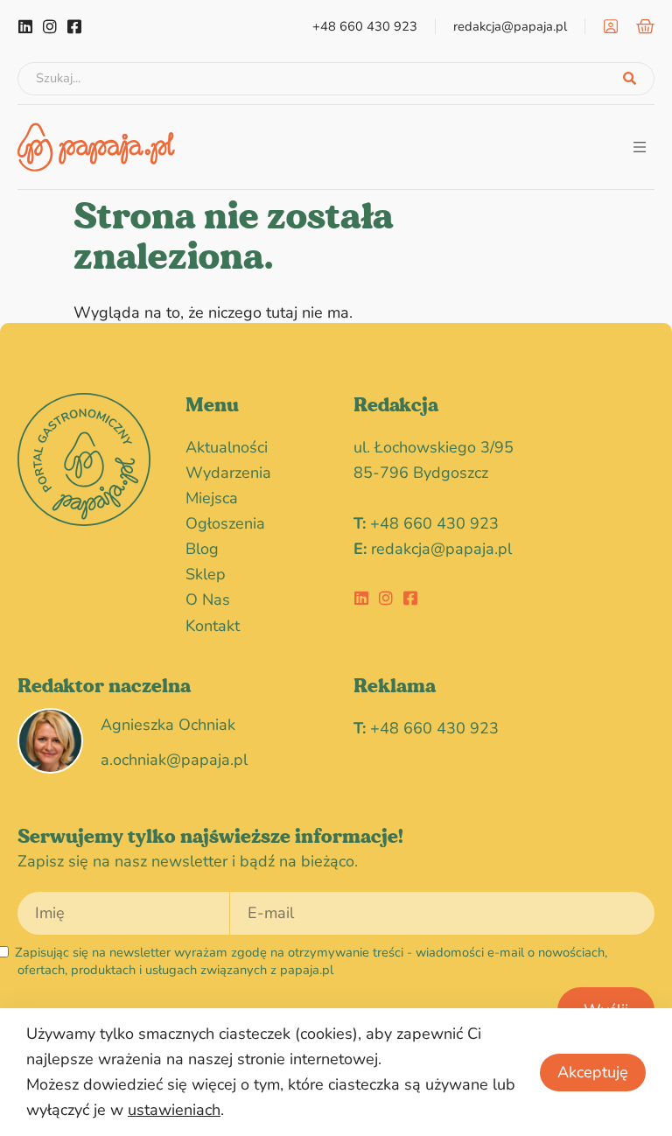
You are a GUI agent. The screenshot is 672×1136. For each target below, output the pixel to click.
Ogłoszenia (225, 523)
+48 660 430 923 (434, 523)
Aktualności (227, 447)
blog (202, 548)
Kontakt (213, 625)
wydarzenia (228, 472)
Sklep (206, 574)
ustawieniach (174, 1109)
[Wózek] (645, 27)
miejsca (212, 497)
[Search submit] (630, 79)
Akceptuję (592, 1072)
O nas (208, 599)
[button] (639, 146)
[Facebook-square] (74, 26)
